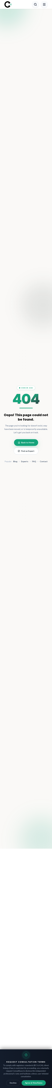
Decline (13, 1083)
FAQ (34, 461)
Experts (24, 461)
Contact (44, 461)
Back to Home (27, 442)
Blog (15, 461)
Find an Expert (27, 451)
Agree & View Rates (33, 1083)
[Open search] (35, 4)
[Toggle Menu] (44, 4)
